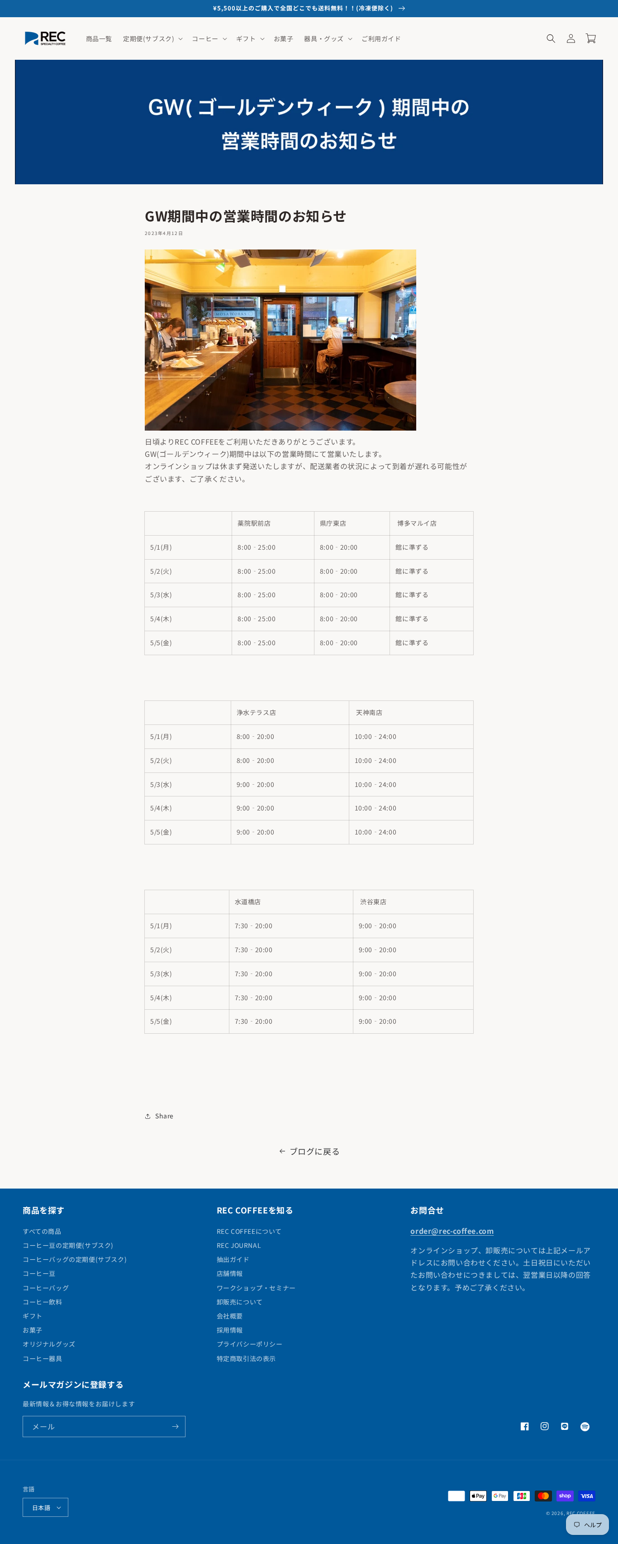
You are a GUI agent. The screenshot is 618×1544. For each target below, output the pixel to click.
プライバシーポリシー (250, 1343)
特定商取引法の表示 (246, 1358)
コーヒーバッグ (46, 1287)
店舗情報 (230, 1273)
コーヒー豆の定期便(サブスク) (68, 1245)
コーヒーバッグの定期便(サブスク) (75, 1259)
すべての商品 (42, 1231)
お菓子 (33, 1329)
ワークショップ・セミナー (256, 1287)
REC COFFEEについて (249, 1231)
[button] (152, 38)
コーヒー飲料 (42, 1301)
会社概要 (230, 1315)
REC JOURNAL (239, 1245)
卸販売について (240, 1301)
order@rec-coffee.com (452, 1230)
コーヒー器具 (42, 1358)
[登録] (175, 1426)
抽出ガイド (233, 1259)
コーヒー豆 (39, 1273)
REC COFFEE (580, 1513)
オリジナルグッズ (49, 1343)
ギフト (33, 1315)
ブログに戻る (315, 1151)
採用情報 (230, 1329)
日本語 (41, 1507)
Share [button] (164, 1115)
